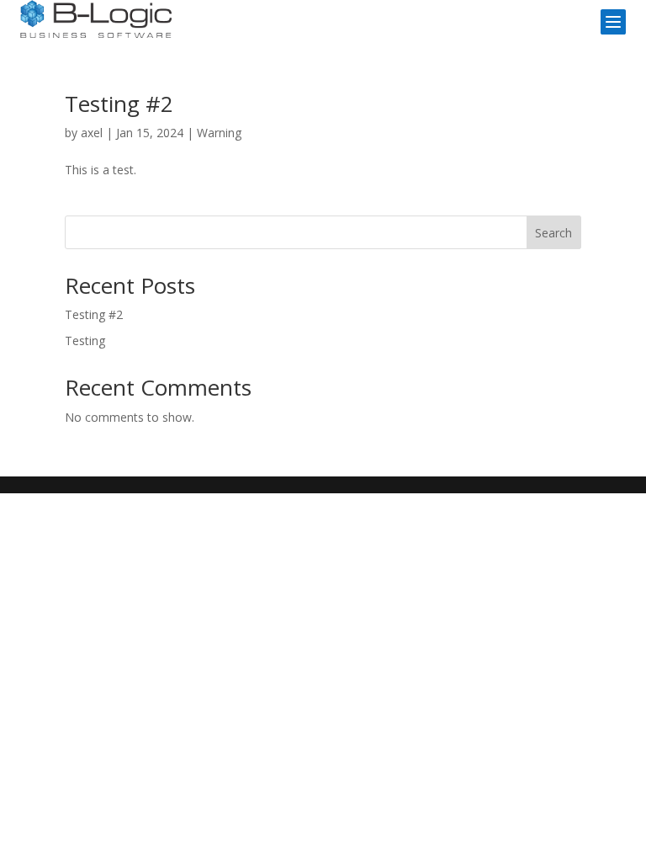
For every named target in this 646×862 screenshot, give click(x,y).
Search (553, 233)
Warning (219, 133)
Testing (85, 341)
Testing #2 (119, 103)
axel (92, 133)
